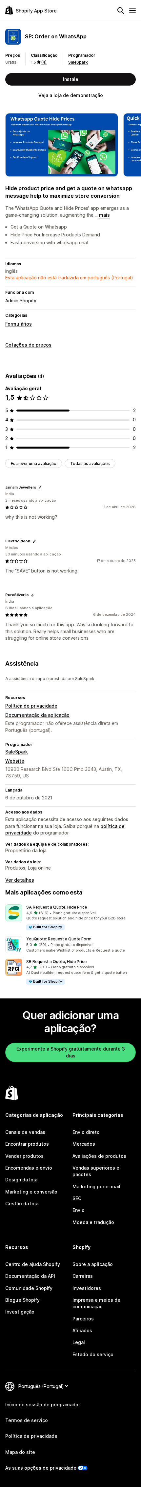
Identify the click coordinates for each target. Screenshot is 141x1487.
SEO (77, 1198)
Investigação (19, 1312)
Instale (70, 79)
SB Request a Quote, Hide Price (56, 961)
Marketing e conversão (31, 1192)
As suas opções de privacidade (40, 1468)
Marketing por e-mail (96, 1186)
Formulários (18, 324)
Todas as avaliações (90, 463)
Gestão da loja (21, 1203)
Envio (78, 1210)
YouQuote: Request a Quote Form (58, 938)
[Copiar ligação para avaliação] (40, 487)
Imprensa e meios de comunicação (96, 1303)
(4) (44, 62)
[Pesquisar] (120, 10)
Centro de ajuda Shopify (32, 1264)
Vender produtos (24, 1156)
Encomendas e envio (28, 1168)
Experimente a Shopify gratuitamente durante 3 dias (70, 1052)
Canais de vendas (25, 1132)
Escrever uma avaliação (33, 463)
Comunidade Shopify (28, 1288)
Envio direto (86, 1132)
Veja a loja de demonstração (70, 95)
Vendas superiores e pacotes (95, 1171)
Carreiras (82, 1276)
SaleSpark (78, 62)
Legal (78, 1342)
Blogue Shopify (22, 1300)
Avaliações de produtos (99, 1156)
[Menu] (132, 10)
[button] (70, 917)
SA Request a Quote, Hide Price (56, 907)
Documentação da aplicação (37, 715)
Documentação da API (30, 1276)
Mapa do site (20, 1452)
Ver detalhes (19, 880)
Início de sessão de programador (42, 1404)
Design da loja (21, 1179)
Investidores (86, 1288)
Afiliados (82, 1330)
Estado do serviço (92, 1354)
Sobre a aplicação (92, 1264)
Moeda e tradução (93, 1222)
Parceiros (83, 1318)
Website (14, 761)
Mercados (83, 1144)
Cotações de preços (28, 345)
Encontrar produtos (27, 1144)
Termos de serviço (26, 1420)
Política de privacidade (31, 706)
